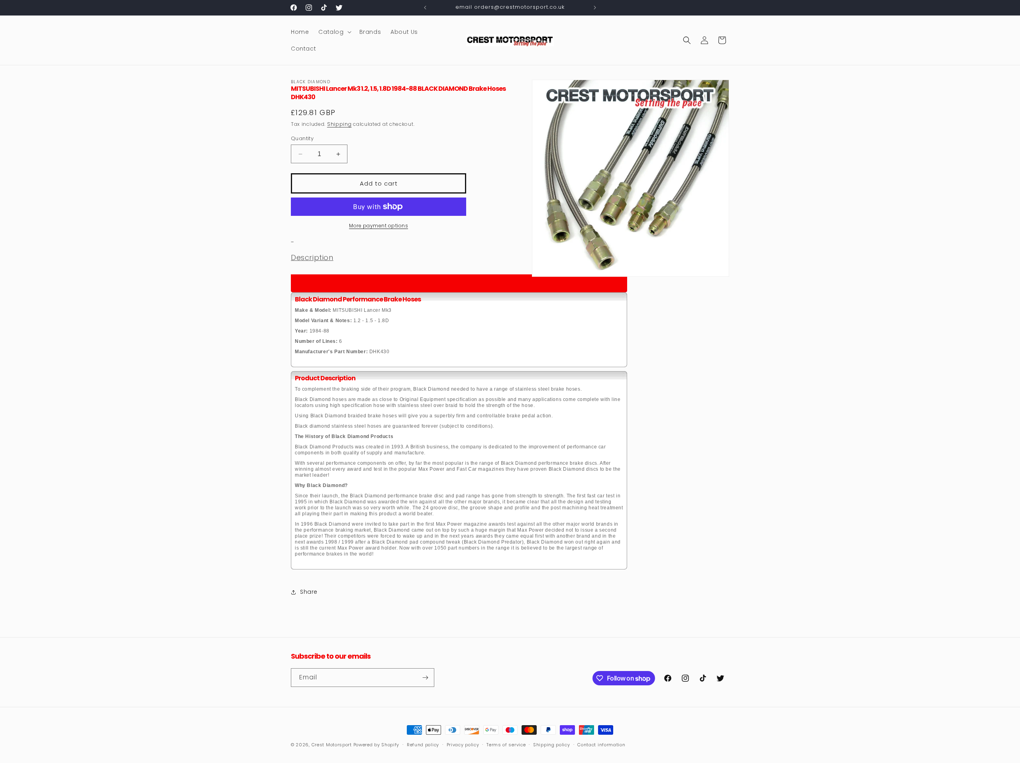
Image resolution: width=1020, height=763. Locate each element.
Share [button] (309, 592)
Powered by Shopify (376, 744)
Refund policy (423, 744)
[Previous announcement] (425, 7)
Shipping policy (551, 744)
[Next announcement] (595, 7)
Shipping (339, 124)
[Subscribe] (425, 677)
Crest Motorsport (332, 744)
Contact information (601, 744)
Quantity (302, 138)
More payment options (378, 225)
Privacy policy (463, 744)
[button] (334, 31)
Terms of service (506, 744)
